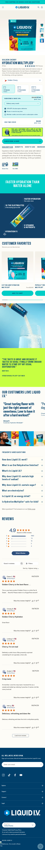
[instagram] (3, 775)
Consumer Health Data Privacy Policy (11, 830)
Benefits (19, 147)
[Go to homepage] (22, 7)
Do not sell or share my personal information (13, 832)
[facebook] (15, 775)
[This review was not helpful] (36, 601)
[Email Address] (22, 764)
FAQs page (31, 509)
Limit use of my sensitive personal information (14, 834)
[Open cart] (42, 7)
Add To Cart (17, 293)
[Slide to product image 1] (42, 25)
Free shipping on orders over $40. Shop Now (22, 2)
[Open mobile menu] (3, 7)
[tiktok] (9, 775)
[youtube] (21, 775)
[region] (20, 536)
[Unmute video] (4, 234)
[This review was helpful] (32, 601)
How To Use (30, 147)
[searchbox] (11, 563)
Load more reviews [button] (20, 735)
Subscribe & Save (11, 141)
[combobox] (30, 568)
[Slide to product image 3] (42, 35)
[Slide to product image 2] (42, 30)
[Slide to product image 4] (42, 41)
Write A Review (20, 553)
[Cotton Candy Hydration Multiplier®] (17, 267)
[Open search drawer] (38, 7)
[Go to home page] (22, 813)
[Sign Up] (41, 764)
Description (7, 147)
